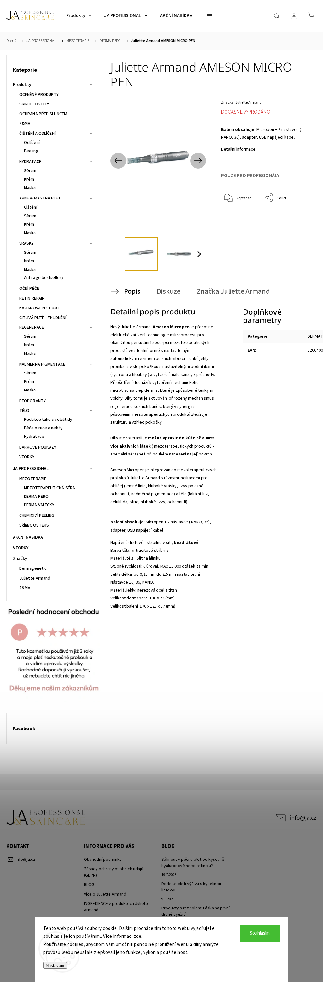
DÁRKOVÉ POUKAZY (37, 447)
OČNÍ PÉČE (29, 288)
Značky (20, 559)
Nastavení (55, 965)
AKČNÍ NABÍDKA (28, 537)
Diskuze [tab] (168, 291)
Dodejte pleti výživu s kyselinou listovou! (191, 887)
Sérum (30, 171)
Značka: (241, 102)
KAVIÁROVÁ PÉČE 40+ (39, 308)
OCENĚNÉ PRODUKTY (39, 95)
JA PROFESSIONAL (31, 469)
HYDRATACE (30, 161)
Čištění (30, 207)
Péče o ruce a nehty (43, 428)
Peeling (31, 151)
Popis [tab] (132, 291)
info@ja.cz (303, 817)
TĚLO (24, 411)
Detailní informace (238, 149)
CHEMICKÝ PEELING (37, 515)
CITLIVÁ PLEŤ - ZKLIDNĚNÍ (42, 318)
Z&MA (24, 124)
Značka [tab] (233, 291)
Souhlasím (260, 933)
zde (138, 936)
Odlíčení (32, 143)
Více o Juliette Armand (105, 894)
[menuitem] (78, 16)
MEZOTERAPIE (32, 479)
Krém (29, 179)
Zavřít (296, 219)
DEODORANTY (32, 401)
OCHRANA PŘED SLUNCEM (43, 114)
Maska (30, 188)
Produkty (22, 84)
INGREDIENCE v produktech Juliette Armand (117, 907)
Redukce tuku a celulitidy (48, 419)
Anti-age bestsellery (43, 278)
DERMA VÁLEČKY (39, 505)
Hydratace (34, 436)
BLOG (89, 885)
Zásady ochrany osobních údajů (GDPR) (113, 872)
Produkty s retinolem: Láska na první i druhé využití (197, 911)
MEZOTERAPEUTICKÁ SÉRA (49, 488)
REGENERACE (31, 327)
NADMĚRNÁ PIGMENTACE (42, 364)
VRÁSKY (26, 243)
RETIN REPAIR (31, 298)
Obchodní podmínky (103, 859)
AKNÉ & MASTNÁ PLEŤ (40, 198)
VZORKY (27, 457)
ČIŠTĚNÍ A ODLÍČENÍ (37, 133)
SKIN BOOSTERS (34, 104)
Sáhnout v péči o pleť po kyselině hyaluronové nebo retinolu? (193, 862)
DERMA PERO (36, 496)
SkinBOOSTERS (34, 525)
